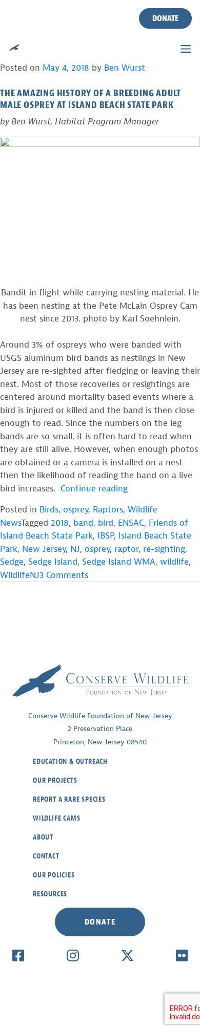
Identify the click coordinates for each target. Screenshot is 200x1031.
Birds (48, 509)
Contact (46, 856)
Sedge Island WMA (118, 561)
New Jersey (44, 549)
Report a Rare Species (69, 799)
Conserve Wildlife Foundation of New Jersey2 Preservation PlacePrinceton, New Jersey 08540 (100, 729)
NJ (75, 549)
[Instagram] (72, 955)
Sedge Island (52, 561)
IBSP (105, 535)
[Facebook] (18, 955)
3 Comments (63, 575)
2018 (60, 523)
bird (105, 523)
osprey (75, 509)
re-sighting (164, 549)
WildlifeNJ (19, 575)
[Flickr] (182, 955)
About (43, 837)
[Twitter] (127, 955)
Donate (165, 18)
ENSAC (131, 523)
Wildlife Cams (56, 818)
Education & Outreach (70, 761)
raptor (126, 549)
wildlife (174, 561)
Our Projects (55, 780)
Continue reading (94, 488)
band (83, 523)
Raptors (108, 509)
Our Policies (54, 875)
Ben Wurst (124, 67)
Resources (50, 894)
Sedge (12, 561)
